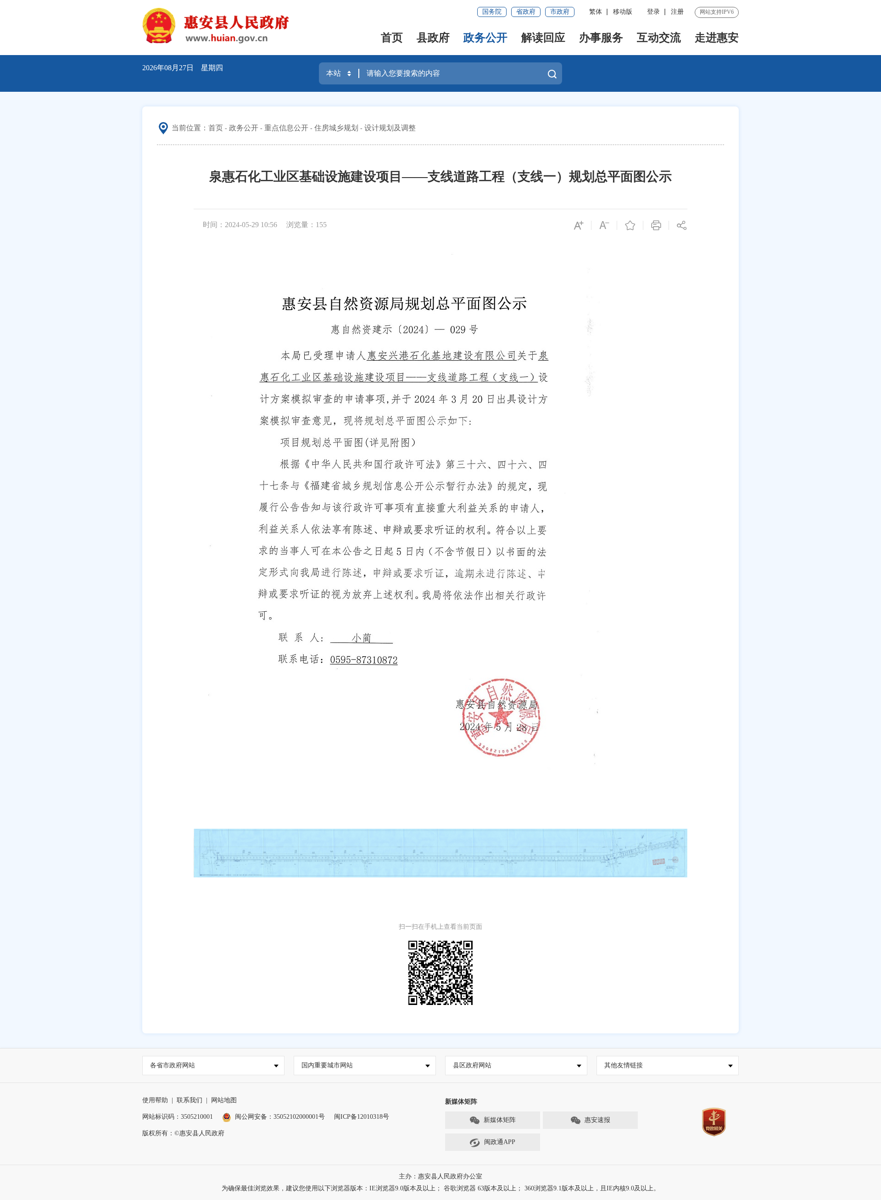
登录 (653, 11)
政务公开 (485, 38)
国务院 (492, 11)
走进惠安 (717, 38)
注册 (677, 11)
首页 (392, 38)
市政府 (559, 11)
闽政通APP (499, 1142)
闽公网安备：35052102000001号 (280, 1116)
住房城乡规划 (336, 128)
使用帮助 (155, 1100)
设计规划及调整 (390, 128)
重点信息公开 (286, 128)
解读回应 (543, 38)
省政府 (525, 11)
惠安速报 (597, 1119)
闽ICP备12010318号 (361, 1116)
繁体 (595, 11)
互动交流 (659, 38)
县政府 (433, 38)
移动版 (622, 11)
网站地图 (224, 1100)
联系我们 (189, 1100)
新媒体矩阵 (500, 1119)
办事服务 (601, 38)
